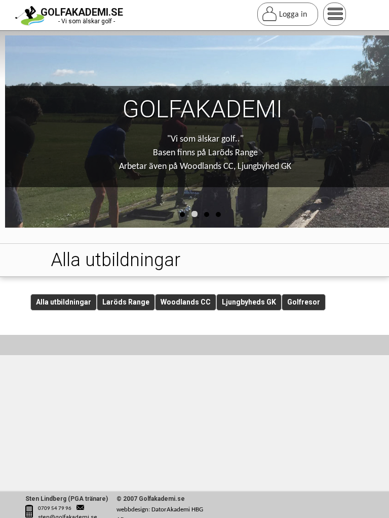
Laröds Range (125, 302)
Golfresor (303, 302)
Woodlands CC (186, 302)
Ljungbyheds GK (249, 302)
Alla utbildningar (63, 302)
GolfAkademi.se (82, 12)
